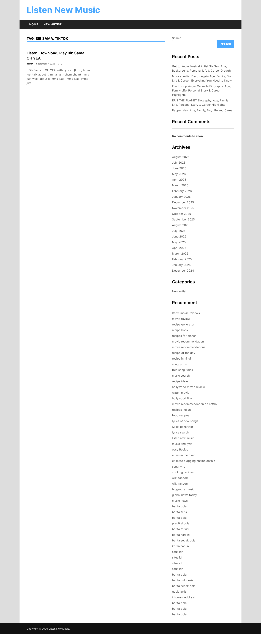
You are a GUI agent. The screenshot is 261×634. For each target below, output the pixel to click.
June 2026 (179, 168)
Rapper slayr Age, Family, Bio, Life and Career (202, 110)
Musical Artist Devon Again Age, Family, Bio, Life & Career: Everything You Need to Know (202, 78)
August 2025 (180, 225)
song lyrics (179, 364)
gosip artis (179, 591)
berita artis (179, 512)
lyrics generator (182, 426)
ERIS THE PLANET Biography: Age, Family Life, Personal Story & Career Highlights (200, 102)
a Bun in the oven (183, 455)
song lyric (178, 466)
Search (176, 38)
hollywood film (182, 398)
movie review (181, 318)
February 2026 (182, 191)
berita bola (179, 506)
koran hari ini (180, 546)
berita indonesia (183, 580)
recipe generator (183, 324)
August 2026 (180, 157)
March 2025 (180, 253)
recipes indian (181, 409)
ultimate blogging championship (193, 461)
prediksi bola (180, 523)
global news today (184, 495)
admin (30, 63)
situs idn (177, 552)
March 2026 (180, 185)
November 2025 (183, 208)
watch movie (180, 392)
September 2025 (183, 219)
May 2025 (179, 242)
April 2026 (179, 179)
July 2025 (179, 231)
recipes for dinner (184, 336)
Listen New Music (63, 10)
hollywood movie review (188, 387)
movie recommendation (188, 341)
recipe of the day (183, 353)
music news (180, 500)
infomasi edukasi (183, 597)
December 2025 (183, 202)
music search (181, 375)
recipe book (180, 330)
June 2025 (179, 236)
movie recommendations (188, 347)
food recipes (180, 415)
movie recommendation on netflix (194, 404)
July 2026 (179, 162)
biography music (183, 489)
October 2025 (181, 213)
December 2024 (183, 270)
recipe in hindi (181, 358)
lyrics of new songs (185, 421)
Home (33, 24)
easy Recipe (180, 449)
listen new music (183, 438)
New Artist (53, 24)
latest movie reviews (186, 313)
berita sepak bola (183, 540)
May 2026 (179, 174)
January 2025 (181, 265)
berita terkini (180, 529)
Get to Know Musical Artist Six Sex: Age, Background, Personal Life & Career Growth (201, 68)
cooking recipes (183, 472)
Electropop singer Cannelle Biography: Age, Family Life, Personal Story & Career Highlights (201, 90)
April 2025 (179, 248)
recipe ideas (180, 381)
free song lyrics (182, 370)
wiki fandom (180, 478)
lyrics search (180, 432)
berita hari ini (181, 534)
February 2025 (182, 259)
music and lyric (182, 444)
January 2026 (181, 196)
